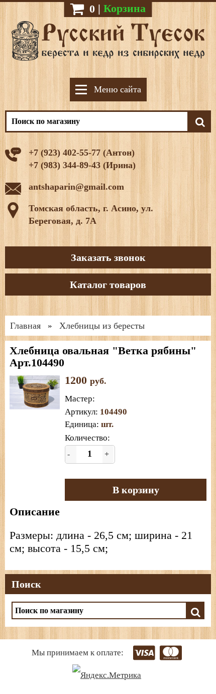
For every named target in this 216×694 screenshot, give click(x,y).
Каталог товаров (108, 284)
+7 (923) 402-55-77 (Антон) (82, 153)
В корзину (136, 489)
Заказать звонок (108, 257)
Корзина (124, 8)
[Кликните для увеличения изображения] (35, 392)
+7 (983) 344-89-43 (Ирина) (82, 165)
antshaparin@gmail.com (76, 187)
